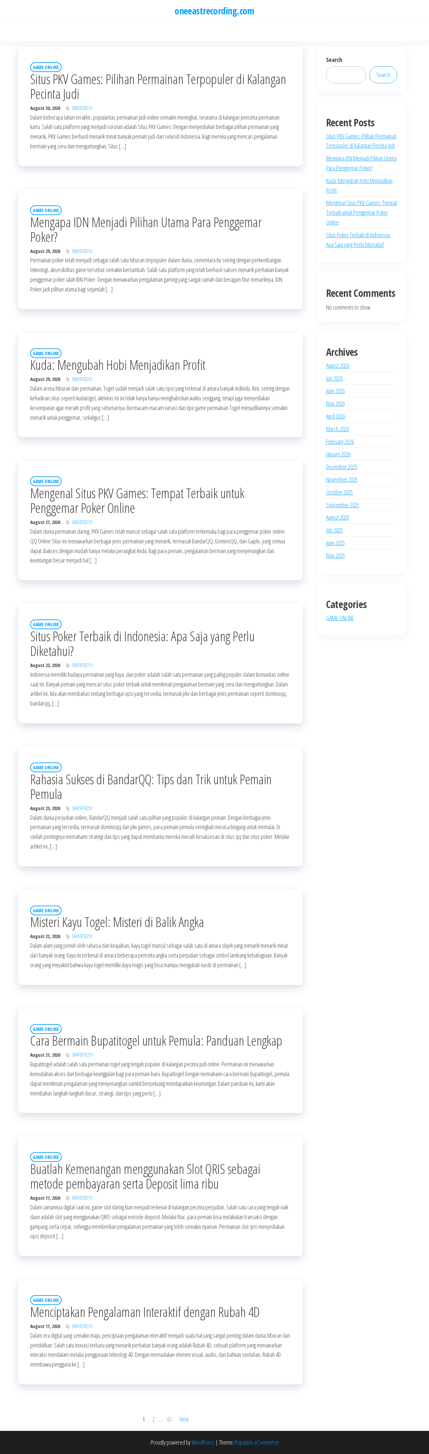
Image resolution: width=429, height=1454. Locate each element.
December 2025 (341, 467)
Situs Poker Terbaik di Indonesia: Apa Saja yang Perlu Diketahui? (142, 643)
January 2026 (338, 454)
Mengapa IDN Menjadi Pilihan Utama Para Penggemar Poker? (145, 229)
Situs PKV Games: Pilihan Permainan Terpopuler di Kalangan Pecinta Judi (158, 86)
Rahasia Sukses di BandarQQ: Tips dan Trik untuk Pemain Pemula (151, 786)
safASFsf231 (82, 108)
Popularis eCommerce (257, 1442)
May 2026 (335, 403)
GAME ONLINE (46, 67)
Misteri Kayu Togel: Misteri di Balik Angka (117, 922)
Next (184, 1419)
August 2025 (337, 517)
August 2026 (337, 365)
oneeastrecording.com (214, 10)
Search (334, 60)
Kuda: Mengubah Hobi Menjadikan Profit (117, 364)
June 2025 (335, 543)
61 (169, 1419)
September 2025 (342, 505)
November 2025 (342, 479)
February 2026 (340, 442)
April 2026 (335, 416)
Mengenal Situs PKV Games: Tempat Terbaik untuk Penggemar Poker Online (137, 500)
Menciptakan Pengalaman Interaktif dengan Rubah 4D (145, 1312)
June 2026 (335, 391)
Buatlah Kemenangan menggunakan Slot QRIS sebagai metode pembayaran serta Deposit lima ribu (145, 1176)
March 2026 (337, 429)
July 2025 (334, 530)
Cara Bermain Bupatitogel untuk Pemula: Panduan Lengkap (156, 1040)
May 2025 (335, 555)
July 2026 (334, 378)
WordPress (203, 1442)
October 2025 (339, 492)
